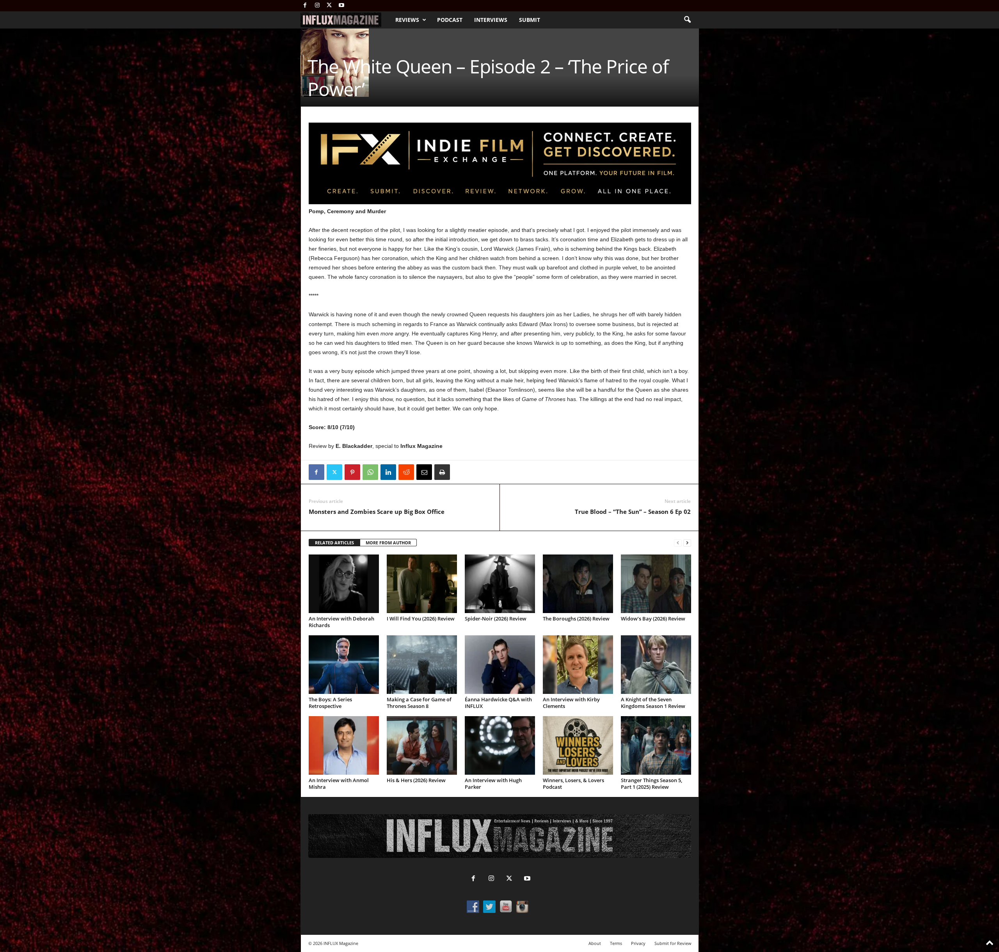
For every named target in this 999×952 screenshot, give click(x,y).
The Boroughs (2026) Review (576, 618)
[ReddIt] (406, 472)
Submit (529, 19)
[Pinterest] (352, 472)
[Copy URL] (460, 472)
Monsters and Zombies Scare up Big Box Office (376, 511)
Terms (616, 943)
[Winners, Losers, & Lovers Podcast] (578, 745)
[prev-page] (678, 543)
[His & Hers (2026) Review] (422, 745)
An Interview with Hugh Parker (493, 783)
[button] (687, 20)
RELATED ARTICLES (334, 543)
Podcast (449, 19)
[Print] (442, 472)
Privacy (638, 943)
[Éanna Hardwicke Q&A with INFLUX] (500, 664)
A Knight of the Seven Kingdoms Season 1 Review (653, 703)
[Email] (424, 472)
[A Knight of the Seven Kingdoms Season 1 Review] (656, 664)
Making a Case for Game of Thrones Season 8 (419, 703)
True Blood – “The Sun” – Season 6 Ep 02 (633, 511)
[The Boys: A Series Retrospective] (344, 664)
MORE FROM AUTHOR (388, 543)
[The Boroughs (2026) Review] (578, 583)
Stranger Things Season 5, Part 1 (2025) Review (651, 783)
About (594, 943)
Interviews (490, 19)
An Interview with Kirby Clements (571, 703)
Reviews (407, 19)
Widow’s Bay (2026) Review (653, 618)
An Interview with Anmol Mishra (339, 783)
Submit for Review (672, 943)
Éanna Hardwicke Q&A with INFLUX (498, 703)
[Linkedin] (388, 472)
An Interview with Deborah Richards (341, 622)
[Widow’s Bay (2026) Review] (656, 583)
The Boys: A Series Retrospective (330, 703)
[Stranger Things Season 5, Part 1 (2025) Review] (656, 745)
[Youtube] (341, 5)
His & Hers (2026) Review (416, 780)
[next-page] (687, 543)
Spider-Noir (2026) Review (495, 618)
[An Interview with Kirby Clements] (578, 664)
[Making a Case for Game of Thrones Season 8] (422, 664)
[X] (329, 5)
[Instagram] (317, 5)
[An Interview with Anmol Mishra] (344, 745)
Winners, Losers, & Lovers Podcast (573, 783)
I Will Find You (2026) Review (421, 618)
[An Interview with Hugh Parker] (500, 745)
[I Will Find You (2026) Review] (422, 583)
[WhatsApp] (370, 472)
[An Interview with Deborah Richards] (344, 583)
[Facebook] (305, 5)
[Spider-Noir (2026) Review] (500, 583)
